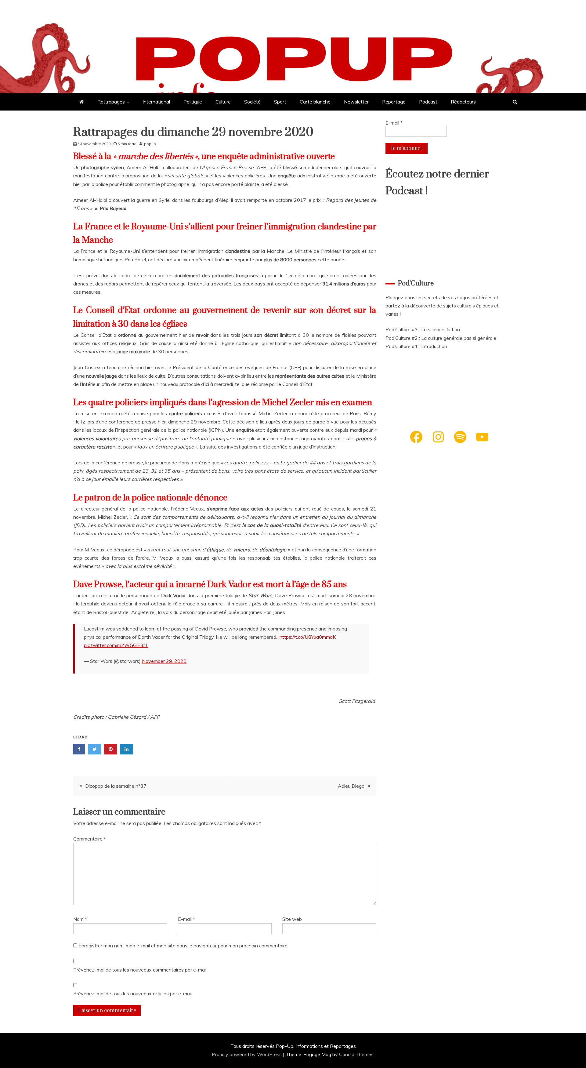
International (156, 102)
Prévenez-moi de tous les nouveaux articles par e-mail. (133, 993)
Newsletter (356, 102)
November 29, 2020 (164, 661)
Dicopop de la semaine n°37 (115, 786)
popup (150, 143)
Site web (292, 919)
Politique (192, 102)
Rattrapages (111, 102)
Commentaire (89, 839)
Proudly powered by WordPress (247, 1054)
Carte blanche (315, 102)
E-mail (186, 919)
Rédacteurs (463, 102)
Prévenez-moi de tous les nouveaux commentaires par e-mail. (140, 970)
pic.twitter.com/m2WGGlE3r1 (116, 645)
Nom (80, 919)
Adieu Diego (351, 786)
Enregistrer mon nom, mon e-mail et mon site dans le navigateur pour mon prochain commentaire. (183, 946)
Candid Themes (356, 1054)
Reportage (394, 102)
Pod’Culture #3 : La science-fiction (422, 329)
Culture (223, 102)
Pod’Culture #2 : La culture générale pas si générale (440, 338)
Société (252, 102)
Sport (280, 102)
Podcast (428, 102)
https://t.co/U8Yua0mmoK (308, 637)
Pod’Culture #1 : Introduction (416, 346)
